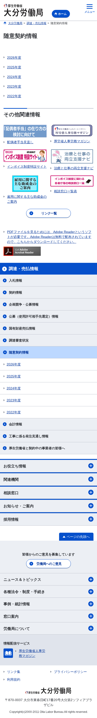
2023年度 (14, 86)
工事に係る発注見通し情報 (28, 436)
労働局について (17, 629)
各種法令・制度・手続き (24, 592)
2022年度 (14, 96)
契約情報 (15, 292)
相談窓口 (11, 493)
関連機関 (11, 479)
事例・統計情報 (17, 604)
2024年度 (14, 77)
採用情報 (11, 519)
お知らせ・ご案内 (19, 506)
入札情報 (15, 280)
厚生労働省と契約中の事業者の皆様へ (37, 448)
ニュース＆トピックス (22, 580)
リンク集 (13, 672)
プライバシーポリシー (70, 672)
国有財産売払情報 (22, 328)
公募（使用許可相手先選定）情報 (33, 316)
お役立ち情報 (15, 466)
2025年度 (14, 67)
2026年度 (14, 57)
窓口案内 (11, 616)
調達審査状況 (19, 340)
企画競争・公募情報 (24, 304)
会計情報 (15, 424)
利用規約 (13, 679)
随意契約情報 (19, 352)
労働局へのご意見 (48, 564)
